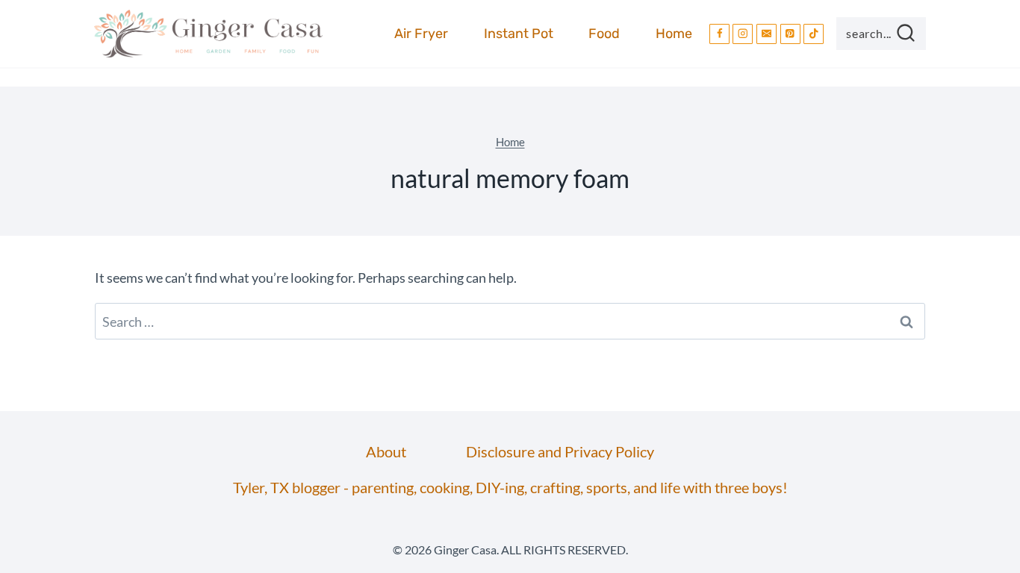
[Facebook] (719, 34)
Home (674, 33)
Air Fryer (421, 33)
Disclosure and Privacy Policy (560, 451)
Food (604, 33)
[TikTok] (813, 34)
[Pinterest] (790, 34)
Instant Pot (518, 33)
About (386, 451)
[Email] (766, 34)
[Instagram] (743, 34)
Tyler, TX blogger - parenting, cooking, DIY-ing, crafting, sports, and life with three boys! (510, 487)
